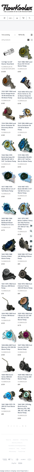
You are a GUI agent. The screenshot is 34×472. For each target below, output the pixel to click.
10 (22, 426)
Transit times (21, 451)
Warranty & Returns (17, 442)
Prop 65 (23, 448)
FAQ (18, 448)
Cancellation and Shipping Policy (17, 445)
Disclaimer (15, 439)
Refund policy (12, 451)
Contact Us (12, 448)
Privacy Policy (24, 439)
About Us (8, 439)
